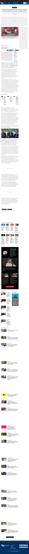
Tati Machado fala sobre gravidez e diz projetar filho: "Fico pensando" (12, 524)
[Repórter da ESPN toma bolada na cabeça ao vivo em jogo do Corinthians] (3, 466)
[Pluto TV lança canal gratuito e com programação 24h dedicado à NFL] (3, 394)
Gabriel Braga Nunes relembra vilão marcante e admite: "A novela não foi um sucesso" (12, 403)
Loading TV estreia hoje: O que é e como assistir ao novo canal (7, 229)
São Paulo (11, 62)
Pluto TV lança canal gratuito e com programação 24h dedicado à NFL (12, 395)
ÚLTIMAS (2, 541)
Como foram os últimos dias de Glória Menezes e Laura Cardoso (11, 99)
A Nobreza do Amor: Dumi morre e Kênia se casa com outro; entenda (9, 302)
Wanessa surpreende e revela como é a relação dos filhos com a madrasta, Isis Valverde (12, 378)
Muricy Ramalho (4, 209)
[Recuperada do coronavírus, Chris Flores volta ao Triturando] (3, 224)
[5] (3, 320)
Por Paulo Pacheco (4, 45)
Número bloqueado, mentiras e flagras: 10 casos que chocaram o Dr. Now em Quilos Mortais (13, 460)
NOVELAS (8, 541)
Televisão (15, 3)
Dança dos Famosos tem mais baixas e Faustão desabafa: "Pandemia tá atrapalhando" (17, 230)
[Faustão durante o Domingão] (17, 224)
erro (18, 50)
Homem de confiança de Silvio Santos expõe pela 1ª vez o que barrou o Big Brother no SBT (12, 499)
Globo (3, 62)
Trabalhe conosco (13, 548)
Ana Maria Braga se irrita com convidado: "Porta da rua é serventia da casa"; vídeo (13, 409)
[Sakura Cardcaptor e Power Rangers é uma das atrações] (8, 224)
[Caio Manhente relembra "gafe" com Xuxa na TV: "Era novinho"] (3, 491)
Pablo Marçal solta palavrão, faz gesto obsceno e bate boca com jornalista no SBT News (13, 506)
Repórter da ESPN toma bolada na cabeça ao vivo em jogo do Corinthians (12, 467)
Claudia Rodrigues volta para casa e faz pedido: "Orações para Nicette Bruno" (7, 240)
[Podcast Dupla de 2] (24, 547)
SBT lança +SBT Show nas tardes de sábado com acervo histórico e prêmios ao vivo (5, 100)
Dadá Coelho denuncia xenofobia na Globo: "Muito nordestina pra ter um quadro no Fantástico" (3, 241)
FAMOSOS (11, 541)
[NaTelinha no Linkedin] (22, 547)
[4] (3, 313)
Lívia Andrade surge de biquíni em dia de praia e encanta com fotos (9, 295)
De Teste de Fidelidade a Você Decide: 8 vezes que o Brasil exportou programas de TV (13, 370)
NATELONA (24, 541)
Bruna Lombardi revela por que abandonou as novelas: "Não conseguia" (12, 363)
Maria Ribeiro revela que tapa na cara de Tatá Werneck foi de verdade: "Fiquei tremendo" (13, 435)
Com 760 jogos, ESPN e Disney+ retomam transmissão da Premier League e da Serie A (11, 428)
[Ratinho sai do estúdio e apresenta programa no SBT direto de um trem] (3, 441)
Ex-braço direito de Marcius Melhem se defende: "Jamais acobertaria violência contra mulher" (16, 240)
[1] (3, 293)
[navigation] (9, 3)
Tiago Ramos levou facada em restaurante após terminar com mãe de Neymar (12, 240)
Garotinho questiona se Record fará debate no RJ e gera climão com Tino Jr (12, 474)
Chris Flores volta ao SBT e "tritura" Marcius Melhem (3, 229)
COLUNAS (17, 541)
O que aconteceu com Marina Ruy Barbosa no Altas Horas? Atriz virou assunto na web (9, 323)
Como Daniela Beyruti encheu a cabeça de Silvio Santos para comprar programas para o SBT (13, 531)
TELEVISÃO (5, 541)
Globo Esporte (12, 65)
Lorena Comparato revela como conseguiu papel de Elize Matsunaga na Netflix (9, 269)
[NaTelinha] (4, 3)
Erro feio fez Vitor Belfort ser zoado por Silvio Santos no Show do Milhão (12, 345)
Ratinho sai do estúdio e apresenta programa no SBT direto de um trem (12, 442)
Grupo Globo (7, 141)
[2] (3, 300)
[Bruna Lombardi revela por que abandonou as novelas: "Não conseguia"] (3, 362)
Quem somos (12, 545)
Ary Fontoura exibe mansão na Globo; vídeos (12, 331)
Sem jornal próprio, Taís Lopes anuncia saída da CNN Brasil (12, 229)
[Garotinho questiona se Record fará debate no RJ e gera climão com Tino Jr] (3, 473)
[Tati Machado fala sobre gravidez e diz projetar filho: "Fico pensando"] (3, 523)
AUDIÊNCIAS (13, 541)
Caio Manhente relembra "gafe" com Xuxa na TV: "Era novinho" (12, 492)
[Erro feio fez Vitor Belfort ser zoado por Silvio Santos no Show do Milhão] (3, 344)
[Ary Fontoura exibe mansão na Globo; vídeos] (3, 330)
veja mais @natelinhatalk (9, 286)
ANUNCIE (11, 546)
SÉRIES (22, 541)
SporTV (3, 139)
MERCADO (20, 541)
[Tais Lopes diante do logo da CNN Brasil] (12, 224)
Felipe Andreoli (10, 209)
